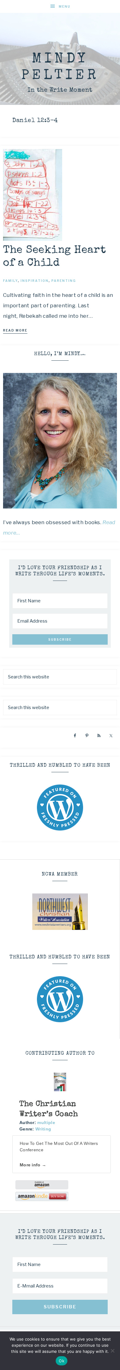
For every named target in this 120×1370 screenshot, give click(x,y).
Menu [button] (64, 6)
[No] (112, 1351)
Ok (61, 1360)
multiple (46, 1122)
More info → (33, 1164)
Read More (15, 330)
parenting (63, 280)
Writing (43, 1128)
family (10, 280)
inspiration (35, 280)
